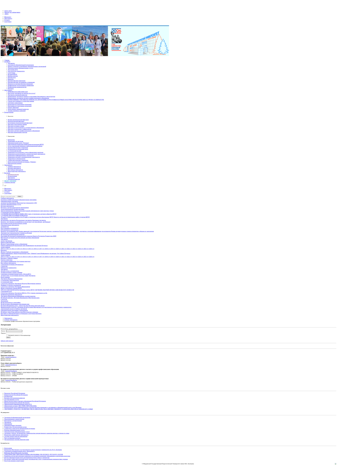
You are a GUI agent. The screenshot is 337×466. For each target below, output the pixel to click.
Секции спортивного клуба (39, 293)
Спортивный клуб (6, 291)
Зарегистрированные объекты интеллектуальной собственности (20, 211)
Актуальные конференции (9, 261)
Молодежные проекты (34, 283)
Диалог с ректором (10, 181)
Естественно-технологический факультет (20, 123)
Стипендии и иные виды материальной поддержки (19, 428)
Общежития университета (8, 267)
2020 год (58, 248)
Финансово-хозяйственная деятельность (16, 435)
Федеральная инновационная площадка (12, 234)
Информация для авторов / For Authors (52, 253)
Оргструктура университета (16, 71)
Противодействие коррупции (16, 80)
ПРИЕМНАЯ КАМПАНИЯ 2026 (18, 91)
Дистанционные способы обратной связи (16, 439)
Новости (35, 236)
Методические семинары (30, 312)
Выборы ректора (13, 76)
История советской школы (36, 305)
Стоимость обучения (25, 233)
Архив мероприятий (7, 209)
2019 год (53, 248)
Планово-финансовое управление (18, 147)
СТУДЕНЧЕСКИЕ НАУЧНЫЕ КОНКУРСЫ (14, 215)
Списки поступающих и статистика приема (21, 101)
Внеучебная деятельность (15, 170)
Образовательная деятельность (10, 225)
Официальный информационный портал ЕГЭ (18, 404)
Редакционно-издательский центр (18, 149)
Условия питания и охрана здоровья (11, 272)
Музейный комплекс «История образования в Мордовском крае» (20, 297)
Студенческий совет (7, 282)
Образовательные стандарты (9, 201)
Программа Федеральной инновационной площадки (17, 236)
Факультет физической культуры (17, 132)
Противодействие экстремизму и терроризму (21, 82)
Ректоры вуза (12, 77)
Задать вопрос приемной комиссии (18, 109)
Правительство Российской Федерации (16, 395)
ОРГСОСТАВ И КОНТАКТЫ (10, 290)
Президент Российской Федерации (14, 393)
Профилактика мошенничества (17, 87)
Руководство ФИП (50, 236)
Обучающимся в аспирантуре (9, 229)
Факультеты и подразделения (13, 420)
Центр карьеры (5, 277)
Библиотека (11, 139)
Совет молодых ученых (47, 211)
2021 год (64, 248)
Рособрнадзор (8, 396)
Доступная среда (13, 69)
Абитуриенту (8, 18)
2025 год (86, 248)
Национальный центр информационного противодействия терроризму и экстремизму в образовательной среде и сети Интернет (42, 407)
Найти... (20, 196)
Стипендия (4, 266)
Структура (4, 299)
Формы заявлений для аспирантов (29, 231)
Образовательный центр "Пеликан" (18, 143)
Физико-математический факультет (18, 119)
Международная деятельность (17, 171)
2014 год (25, 248)
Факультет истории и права (16, 126)
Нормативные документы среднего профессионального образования (28, 98)
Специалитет (30, 203)
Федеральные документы (8, 220)
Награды (24, 283)
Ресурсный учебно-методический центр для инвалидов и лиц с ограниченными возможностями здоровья (36, 459)
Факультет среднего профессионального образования (24, 130)
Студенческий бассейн (14, 151)
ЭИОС (6, 14)
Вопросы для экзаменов (8, 231)
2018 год (47, 248)
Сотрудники (11, 73)
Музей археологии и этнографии (10, 302)
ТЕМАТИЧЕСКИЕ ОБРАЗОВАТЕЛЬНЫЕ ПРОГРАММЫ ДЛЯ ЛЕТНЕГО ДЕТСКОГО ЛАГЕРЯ (33, 454)
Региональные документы (24, 220)
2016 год (36, 248)
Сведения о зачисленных (15, 103)
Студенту (7, 20)
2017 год (42, 248)
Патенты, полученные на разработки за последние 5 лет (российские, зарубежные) (25, 222)
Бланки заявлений (13, 107)
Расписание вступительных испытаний (19, 104)
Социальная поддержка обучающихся (12, 264)
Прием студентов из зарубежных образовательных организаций (27, 66)
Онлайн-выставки (18, 209)
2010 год (3, 248)
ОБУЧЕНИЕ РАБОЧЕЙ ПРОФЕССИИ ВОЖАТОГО (51, 290)
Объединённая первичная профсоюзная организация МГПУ (26, 144)
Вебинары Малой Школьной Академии (16, 453)
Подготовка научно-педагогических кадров (14, 223)
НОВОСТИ (70, 290)
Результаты (41, 236)
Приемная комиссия (14, 179)
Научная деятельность (14, 168)
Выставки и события (7, 313)
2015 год (31, 248)
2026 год (91, 248)
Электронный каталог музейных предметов (14, 309)
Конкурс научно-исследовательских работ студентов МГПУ (72, 217)
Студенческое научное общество (10, 212)
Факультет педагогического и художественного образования (26, 127)
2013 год (20, 248)
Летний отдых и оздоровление (10, 271)
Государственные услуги (11, 399)
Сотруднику (7, 21)
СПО (35, 203)
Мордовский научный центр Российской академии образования (20, 237)
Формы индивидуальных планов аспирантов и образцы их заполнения (132, 231)
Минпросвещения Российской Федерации (16, 402)
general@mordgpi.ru (11, 365)
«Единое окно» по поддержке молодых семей (14, 275)
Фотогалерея (8, 448)
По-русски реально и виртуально (14, 461)
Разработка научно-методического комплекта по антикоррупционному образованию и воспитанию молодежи (37, 456)
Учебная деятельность (14, 166)
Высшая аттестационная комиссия (14, 398)
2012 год (14, 248)
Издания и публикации (21, 313)
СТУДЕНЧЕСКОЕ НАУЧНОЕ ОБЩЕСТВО (14, 214)
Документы (11, 63)
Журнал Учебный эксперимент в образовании (14, 252)
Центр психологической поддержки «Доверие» (22, 162)
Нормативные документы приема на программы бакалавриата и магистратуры (31, 96)
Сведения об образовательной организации (21, 65)
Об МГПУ (7, 61)
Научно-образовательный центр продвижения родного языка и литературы (26, 457)
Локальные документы (39, 220)
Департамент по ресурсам (15, 141)
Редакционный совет (19, 245)
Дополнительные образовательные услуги (20, 68)
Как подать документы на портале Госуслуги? (21, 93)
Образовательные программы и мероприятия (14, 310)
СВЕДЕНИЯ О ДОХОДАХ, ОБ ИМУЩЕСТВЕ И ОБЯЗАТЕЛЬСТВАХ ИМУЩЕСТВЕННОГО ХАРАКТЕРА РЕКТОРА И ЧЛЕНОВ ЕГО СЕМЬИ (48, 409)
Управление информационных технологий (21, 155)
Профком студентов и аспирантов (11, 285)
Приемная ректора (13, 174)
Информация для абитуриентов (25, 296)
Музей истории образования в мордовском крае (15, 304)
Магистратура (21, 203)
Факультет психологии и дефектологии (19, 129)
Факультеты (11, 177)
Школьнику (7, 17)
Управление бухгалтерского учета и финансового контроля (25, 152)
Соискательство (14, 233)
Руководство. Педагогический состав (15, 427)
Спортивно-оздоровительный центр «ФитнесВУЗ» (16, 274)
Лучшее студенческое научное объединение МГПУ (38, 217)
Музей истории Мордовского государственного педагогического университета (47, 307)
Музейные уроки (6, 312)
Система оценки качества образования (15, 436)
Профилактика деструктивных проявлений (21, 85)
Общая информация (7, 245)
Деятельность (8, 165)
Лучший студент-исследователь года (12, 217)
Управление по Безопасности (16, 158)
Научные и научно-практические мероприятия (15, 207)
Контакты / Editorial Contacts (9, 258)
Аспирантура (5, 203)
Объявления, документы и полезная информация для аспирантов (91, 231)
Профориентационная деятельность (11, 294)
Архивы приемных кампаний (17, 110)
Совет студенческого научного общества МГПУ (42, 214)
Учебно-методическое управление (18, 160)
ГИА (17, 231)
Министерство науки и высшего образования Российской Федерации (25, 401)
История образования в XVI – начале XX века (15, 305)
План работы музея (17, 312)
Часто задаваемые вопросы (12, 438)
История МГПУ (12, 74)
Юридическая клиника (14, 163)
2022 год (69, 248)
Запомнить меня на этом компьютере (19, 335)
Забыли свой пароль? (7, 341)
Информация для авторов (34, 245)
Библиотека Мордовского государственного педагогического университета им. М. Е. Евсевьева (33, 449)
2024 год (81, 248)
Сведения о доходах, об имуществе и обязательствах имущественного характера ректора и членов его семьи (36, 433)
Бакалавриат (13, 203)
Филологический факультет (16, 121)
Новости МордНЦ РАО (8, 242)
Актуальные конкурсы (23, 261)
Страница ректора (9, 182)
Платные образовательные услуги (11, 204)
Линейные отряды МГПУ (27, 290)
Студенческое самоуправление (10, 280)
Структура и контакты (7, 283)
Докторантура (5, 233)
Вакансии (11, 79)
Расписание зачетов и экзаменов (49, 231)
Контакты (11, 88)
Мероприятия (18, 279)
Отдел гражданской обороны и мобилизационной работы (25, 146)
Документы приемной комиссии (17, 95)
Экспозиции (4, 301)
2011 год (9, 248)
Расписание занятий (65, 231)
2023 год (75, 248)
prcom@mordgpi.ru (10, 357)
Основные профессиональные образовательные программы (19, 199)
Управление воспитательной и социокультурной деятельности (26, 154)
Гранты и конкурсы (6, 260)
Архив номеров (5, 247)
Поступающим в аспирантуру (10, 228)
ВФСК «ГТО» (26, 293)
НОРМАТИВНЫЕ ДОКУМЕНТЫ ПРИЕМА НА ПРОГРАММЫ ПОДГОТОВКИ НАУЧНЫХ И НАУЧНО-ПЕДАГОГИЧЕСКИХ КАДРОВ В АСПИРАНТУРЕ (56, 99)
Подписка (45, 245)
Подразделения (8, 112)
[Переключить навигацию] (1, 57)
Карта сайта (8, 11)
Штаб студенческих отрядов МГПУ (11, 288)
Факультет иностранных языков (17, 124)
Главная (6, 60)
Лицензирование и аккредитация (14, 419)
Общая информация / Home (9, 253)
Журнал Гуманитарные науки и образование (14, 244)
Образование (8, 424)
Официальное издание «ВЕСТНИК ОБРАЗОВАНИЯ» (20, 406)
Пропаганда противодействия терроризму (20, 84)
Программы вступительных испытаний (20, 106)
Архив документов (6, 241)
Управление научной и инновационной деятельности (24, 157)
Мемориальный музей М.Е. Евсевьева (12, 307)
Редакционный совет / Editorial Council (29, 253)
